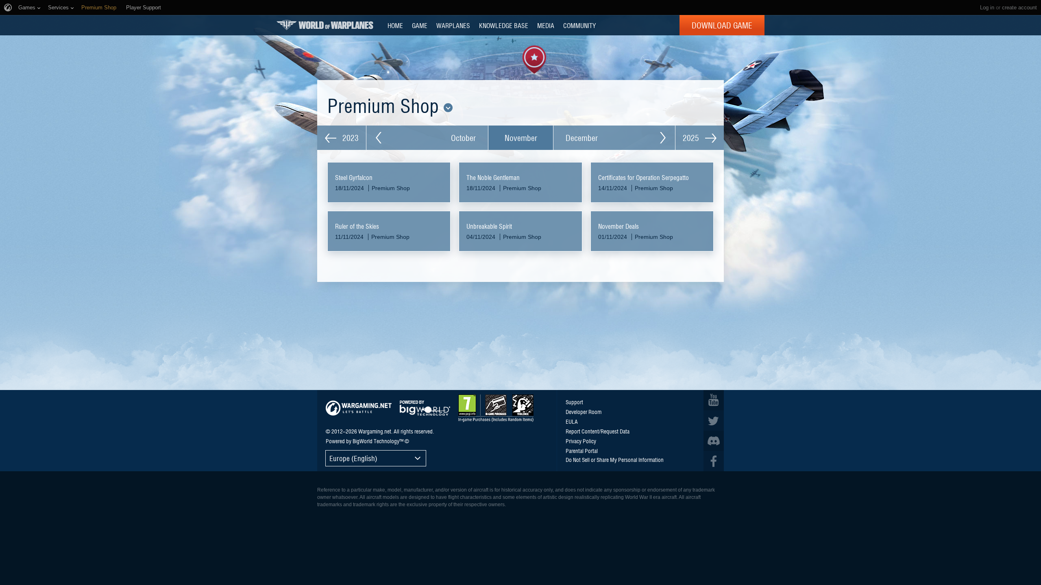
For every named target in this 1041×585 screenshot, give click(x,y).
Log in (987, 7)
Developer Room (583, 411)
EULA (572, 421)
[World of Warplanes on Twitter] (713, 420)
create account (1019, 7)
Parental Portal (582, 450)
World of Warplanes (325, 25)
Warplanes (453, 25)
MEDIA (545, 25)
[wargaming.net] (359, 408)
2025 (692, 137)
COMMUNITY (579, 25)
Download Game (722, 25)
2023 (349, 137)
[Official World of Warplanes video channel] (713, 400)
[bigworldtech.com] (425, 408)
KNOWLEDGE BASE (503, 25)
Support (574, 402)
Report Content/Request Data (597, 431)
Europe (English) (353, 458)
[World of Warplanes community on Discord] (713, 441)
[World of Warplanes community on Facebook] (713, 461)
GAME (419, 25)
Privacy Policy (581, 441)
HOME (395, 25)
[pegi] (496, 408)
